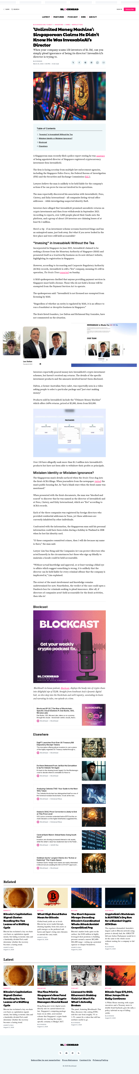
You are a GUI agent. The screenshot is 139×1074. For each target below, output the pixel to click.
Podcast (73, 17)
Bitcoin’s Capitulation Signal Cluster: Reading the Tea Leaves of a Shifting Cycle (17, 920)
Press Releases (70, 1060)
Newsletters (77, 24)
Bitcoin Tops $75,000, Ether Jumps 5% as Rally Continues (119, 995)
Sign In (119, 9)
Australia (109, 910)
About (93, 17)
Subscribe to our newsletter (45, 1060)
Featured (58, 17)
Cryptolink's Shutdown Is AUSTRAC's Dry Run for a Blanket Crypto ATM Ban (120, 919)
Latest (46, 17)
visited (97, 481)
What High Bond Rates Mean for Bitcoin (52, 915)
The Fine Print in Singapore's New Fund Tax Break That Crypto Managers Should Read (52, 997)
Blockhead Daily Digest (43, 24)
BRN (83, 17)
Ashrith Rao (8, 947)
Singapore (59, 24)
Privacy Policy (100, 1060)
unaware (100, 156)
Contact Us (85, 1060)
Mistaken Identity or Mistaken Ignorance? (55, 138)
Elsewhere (43, 146)
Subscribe (130, 9)
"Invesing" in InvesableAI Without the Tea (56, 134)
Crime (67, 24)
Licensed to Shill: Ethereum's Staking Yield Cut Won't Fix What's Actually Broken (83, 998)
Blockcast (43, 142)
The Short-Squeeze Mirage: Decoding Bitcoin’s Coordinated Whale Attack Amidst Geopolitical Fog (85, 920)
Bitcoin (40, 910)
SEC (87, 176)
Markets (7, 910)
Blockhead (37, 61)
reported (64, 272)
